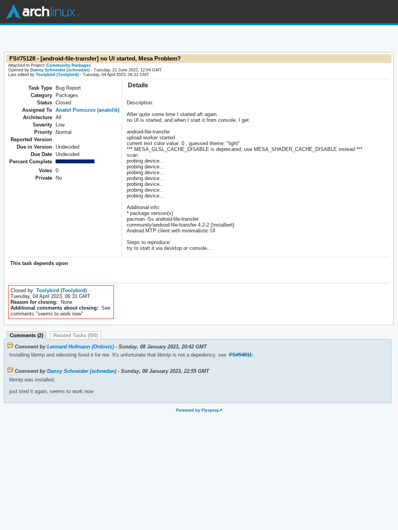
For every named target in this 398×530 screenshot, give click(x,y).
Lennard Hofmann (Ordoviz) (80, 347)
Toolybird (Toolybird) (57, 74)
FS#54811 (240, 355)
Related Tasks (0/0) (75, 335)
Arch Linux (43, 11)
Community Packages (68, 65)
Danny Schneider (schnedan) (60, 70)
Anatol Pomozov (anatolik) (87, 110)
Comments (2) (26, 335)
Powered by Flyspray (197, 410)
